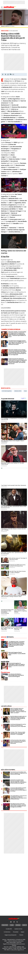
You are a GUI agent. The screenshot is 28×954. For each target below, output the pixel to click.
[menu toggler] (2, 7)
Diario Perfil (5, 925)
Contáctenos (7, 932)
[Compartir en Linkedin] (10, 74)
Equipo (22, 932)
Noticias (18, 925)
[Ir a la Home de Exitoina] (10, 7)
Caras (11, 925)
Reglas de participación (10, 935)
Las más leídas (6, 706)
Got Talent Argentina (6, 390)
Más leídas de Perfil (8, 770)
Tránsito (21, 935)
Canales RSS (9, 929)
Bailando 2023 (18, 390)
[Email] (13, 75)
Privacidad (15, 932)
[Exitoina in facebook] (14, 922)
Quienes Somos (18, 929)
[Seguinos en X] (17, 922)
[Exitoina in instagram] (11, 922)
